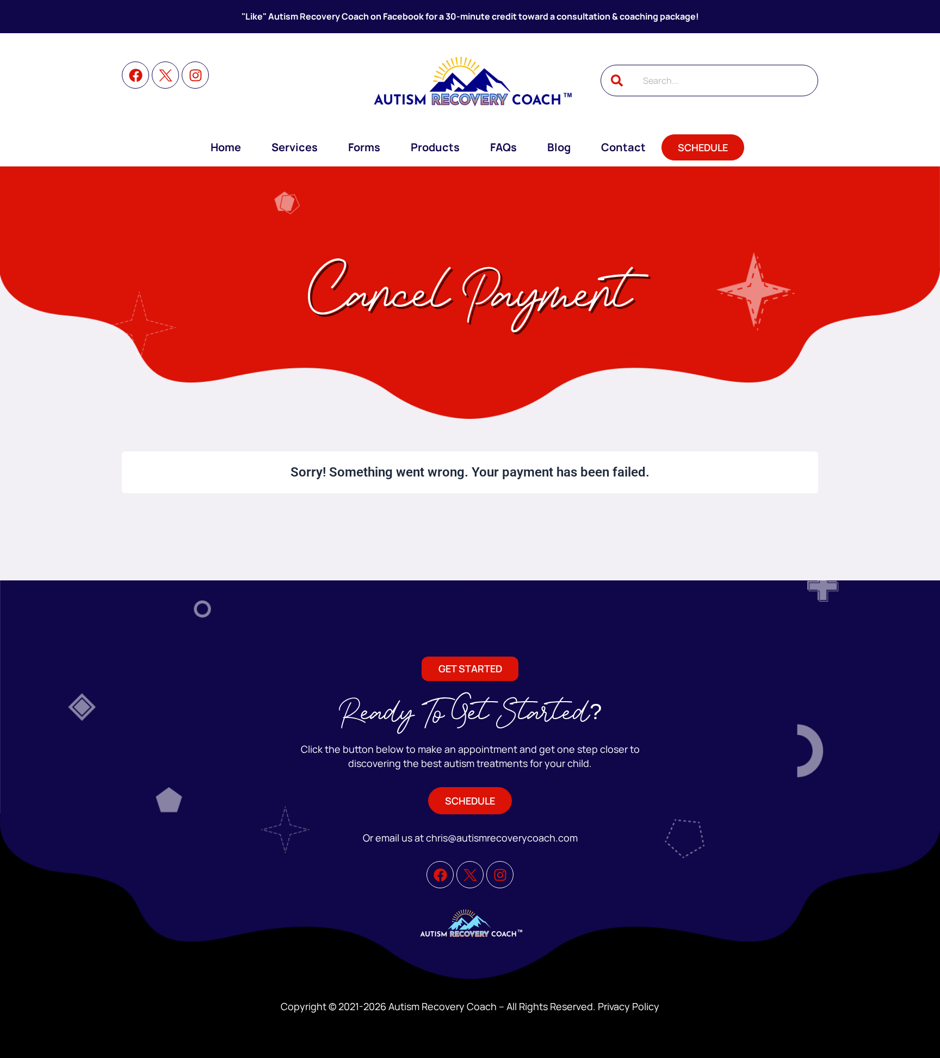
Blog (559, 147)
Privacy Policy (628, 1006)
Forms (364, 147)
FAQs (503, 147)
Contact (623, 147)
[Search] (617, 80)
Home (226, 147)
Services (294, 147)
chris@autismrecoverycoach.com (502, 837)
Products (435, 147)
